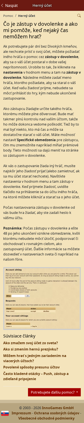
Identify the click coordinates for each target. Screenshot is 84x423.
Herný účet (26, 16)
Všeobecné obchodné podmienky (46, 418)
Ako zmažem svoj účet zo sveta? (30, 343)
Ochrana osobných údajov (56, 413)
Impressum (21, 413)
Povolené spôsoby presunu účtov (31, 367)
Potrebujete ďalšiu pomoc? (53, 392)
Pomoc (8, 16)
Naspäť (11, 5)
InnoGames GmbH (58, 407)
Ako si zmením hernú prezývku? (30, 349)
